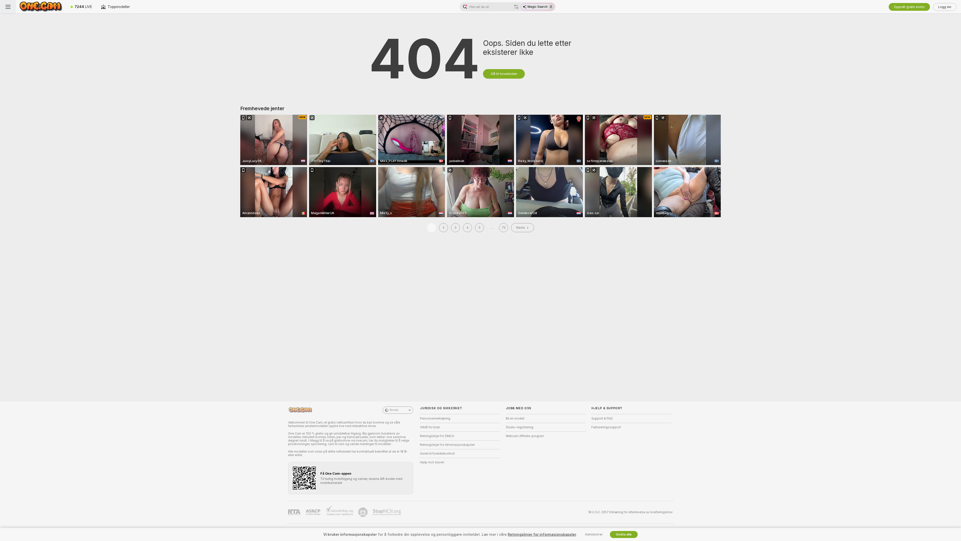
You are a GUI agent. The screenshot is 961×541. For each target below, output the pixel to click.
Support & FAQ (602, 418)
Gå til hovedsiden (504, 74)
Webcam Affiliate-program (525, 436)
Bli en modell (515, 418)
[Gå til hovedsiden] (41, 7)
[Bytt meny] (8, 7)
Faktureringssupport (606, 427)
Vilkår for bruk (430, 427)
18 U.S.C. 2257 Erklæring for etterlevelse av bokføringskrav (630, 512)
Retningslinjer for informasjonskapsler (447, 445)
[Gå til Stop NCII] (387, 512)
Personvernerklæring (435, 418)
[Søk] (516, 6)
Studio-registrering (519, 427)
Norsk (394, 410)
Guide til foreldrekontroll (437, 453)
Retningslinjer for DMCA (437, 436)
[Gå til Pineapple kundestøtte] (363, 512)
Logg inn (944, 7)
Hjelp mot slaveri (432, 462)
